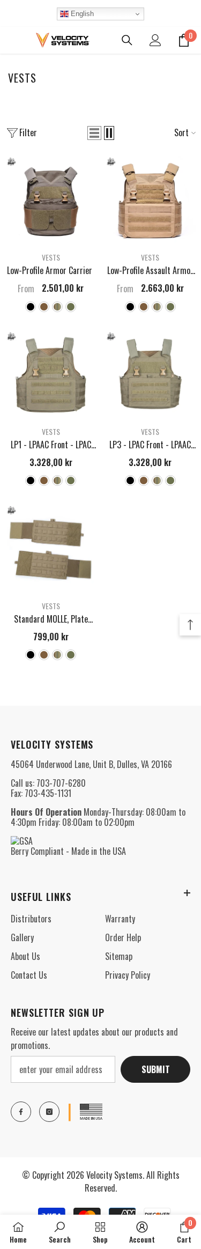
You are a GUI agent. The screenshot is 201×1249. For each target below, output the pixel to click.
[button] (94, 133)
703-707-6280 (61, 783)
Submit (156, 1069)
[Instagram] (49, 1112)
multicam (57, 306)
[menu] (11, 40)
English (81, 14)
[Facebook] (21, 1112)
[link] (60, 1232)
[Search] (127, 40)
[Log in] (155, 40)
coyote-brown (44, 306)
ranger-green (70, 306)
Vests (51, 257)
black (30, 306)
